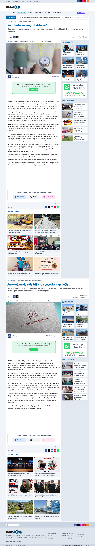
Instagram (49, 197)
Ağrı (14, 13)
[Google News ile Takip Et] (55, 76)
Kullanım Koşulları (67, 533)
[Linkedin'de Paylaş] (52, 207)
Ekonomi (30, 13)
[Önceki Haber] (85, 17)
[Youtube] (85, 1)
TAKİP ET (34, 89)
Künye (9, 1)
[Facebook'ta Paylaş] (14, 37)
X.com (35, 197)
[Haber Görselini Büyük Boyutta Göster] (33, 58)
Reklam (15, 1)
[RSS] (88, 1)
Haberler (9, 21)
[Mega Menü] (7, 12)
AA (15, 76)
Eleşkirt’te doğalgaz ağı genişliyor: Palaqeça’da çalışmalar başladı (37, 17)
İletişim (22, 1)
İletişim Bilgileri (81, 537)
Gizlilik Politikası (67, 535)
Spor (36, 13)
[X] (80, 1)
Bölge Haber (57, 13)
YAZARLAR (11, 525)
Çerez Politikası (67, 538)
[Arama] (88, 13)
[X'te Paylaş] (17, 37)
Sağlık (41, 13)
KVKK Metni (80, 534)
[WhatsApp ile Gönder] (58, 207)
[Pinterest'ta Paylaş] (55, 207)
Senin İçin (82, 12)
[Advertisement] (33, 178)
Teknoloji (48, 13)
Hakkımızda (52, 533)
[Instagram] (83, 1)
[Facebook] (78, 1)
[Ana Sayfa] (10, 13)
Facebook (20, 197)
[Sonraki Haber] (87, 17)
